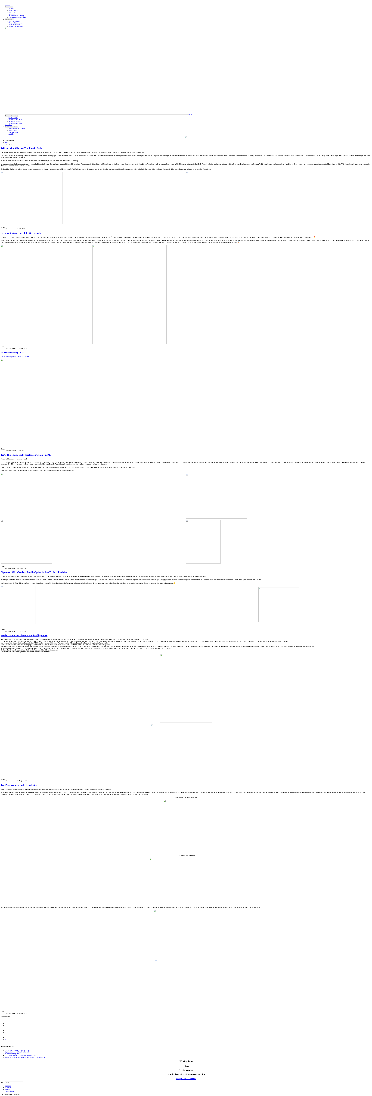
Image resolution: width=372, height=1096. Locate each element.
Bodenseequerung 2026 (12, 352)
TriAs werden (13, 130)
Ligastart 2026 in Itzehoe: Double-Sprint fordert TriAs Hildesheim (34, 572)
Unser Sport (12, 12)
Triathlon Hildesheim (11, 116)
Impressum (8, 1086)
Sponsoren (12, 14)
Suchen (3, 1082)
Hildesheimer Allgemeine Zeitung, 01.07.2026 (15, 356)
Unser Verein (9, 7)
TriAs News (8, 125)
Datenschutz (8, 1087)
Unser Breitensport (14, 21)
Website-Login (9, 1091)
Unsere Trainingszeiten (16, 26)
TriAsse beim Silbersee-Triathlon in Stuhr (21, 148)
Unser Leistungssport (15, 23)
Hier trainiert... (9, 19)
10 (5, 1039)
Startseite (7, 5)
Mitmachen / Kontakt (11, 126)
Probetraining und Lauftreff (17, 128)
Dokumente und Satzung (16, 15)
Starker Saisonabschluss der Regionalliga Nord (24, 635)
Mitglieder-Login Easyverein (17, 17)
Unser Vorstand (13, 10)
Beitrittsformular (14, 132)
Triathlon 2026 (13, 118)
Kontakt (11, 134)
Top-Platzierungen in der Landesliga (19, 785)
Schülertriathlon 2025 (15, 119)
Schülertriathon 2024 (15, 121)
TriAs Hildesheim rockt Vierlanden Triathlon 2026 (26, 455)
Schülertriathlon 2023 (15, 123)
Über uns (11, 9)
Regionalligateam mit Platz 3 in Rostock (21, 233)
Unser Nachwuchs (14, 24)
